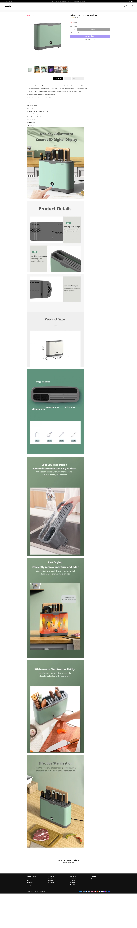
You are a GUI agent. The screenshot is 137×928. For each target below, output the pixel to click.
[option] (47, 34)
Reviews (67, 78)
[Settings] (126, 6)
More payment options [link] (90, 39)
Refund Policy (51, 882)
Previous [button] (28, 40)
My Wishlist (29, 886)
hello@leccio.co (8, 1)
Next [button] (66, 40)
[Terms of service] (82, 32)
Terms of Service (51, 878)
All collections (29, 882)
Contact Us (29, 884)
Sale (28, 15)
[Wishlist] (129, 6)
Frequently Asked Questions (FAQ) (55, 884)
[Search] (124, 6)
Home (26, 6)
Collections (38, 6)
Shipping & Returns (77, 78)
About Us (28, 880)
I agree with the (78, 32)
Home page (29, 878)
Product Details (58, 78)
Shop (32, 6)
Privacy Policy (51, 880)
